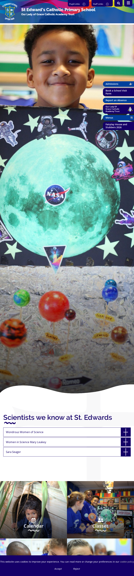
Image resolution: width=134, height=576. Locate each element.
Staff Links (98, 3)
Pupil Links (74, 3)
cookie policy (127, 561)
